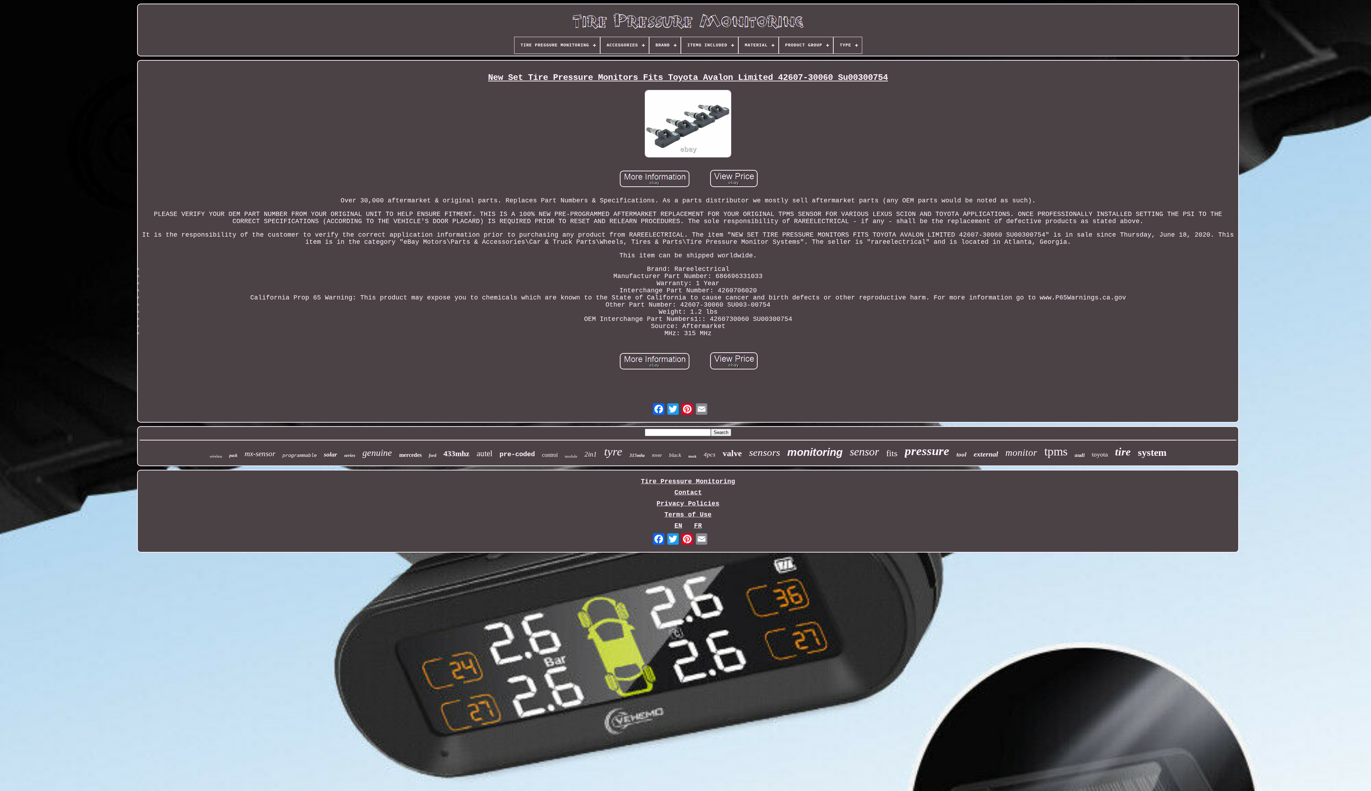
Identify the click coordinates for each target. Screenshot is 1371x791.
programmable (299, 455)
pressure (927, 451)
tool (961, 454)
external (986, 454)
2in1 (590, 454)
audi (1080, 455)
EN (678, 525)
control (550, 455)
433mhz (456, 453)
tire (1123, 451)
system (1152, 452)
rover (657, 455)
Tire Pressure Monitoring (688, 481)
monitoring (815, 452)
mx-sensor (260, 453)
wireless (216, 456)
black (675, 455)
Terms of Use (688, 514)
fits (892, 453)
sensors (764, 452)
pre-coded (517, 454)
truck (692, 456)
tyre (613, 451)
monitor (1021, 452)
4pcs (709, 454)
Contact (688, 492)
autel (484, 453)
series (349, 455)
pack (233, 455)
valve (732, 453)
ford (432, 455)
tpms (1056, 451)
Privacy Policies (688, 503)
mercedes (410, 455)
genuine (377, 453)
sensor (864, 451)
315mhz (637, 455)
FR (698, 525)
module (571, 456)
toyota (1100, 454)
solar (330, 454)
